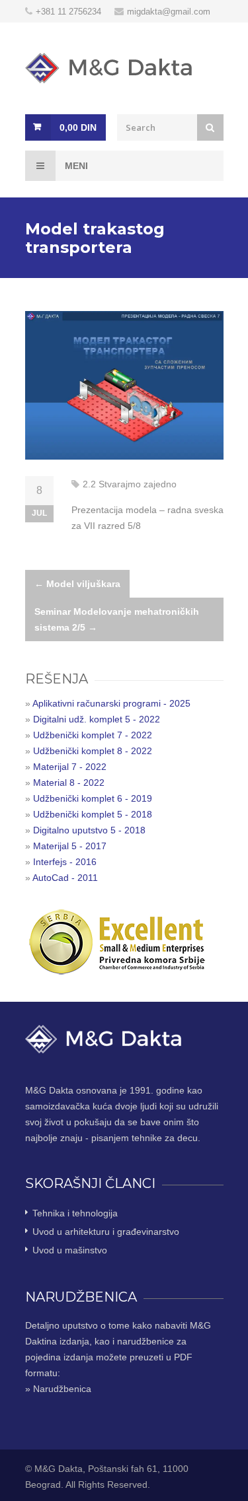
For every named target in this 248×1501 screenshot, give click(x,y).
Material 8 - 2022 (68, 782)
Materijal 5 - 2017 (69, 846)
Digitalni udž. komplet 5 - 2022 (96, 719)
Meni (75, 165)
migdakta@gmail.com (168, 12)
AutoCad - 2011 (65, 877)
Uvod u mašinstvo (69, 1250)
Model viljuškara (77, 583)
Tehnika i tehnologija (75, 1213)
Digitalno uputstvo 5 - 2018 (89, 830)
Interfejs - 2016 (65, 861)
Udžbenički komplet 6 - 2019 (92, 798)
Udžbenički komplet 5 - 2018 (92, 814)
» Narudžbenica (58, 1388)
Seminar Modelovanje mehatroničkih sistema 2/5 (116, 619)
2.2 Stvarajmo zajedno (130, 484)
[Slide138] (124, 385)
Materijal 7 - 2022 (69, 766)
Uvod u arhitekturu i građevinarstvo (105, 1231)
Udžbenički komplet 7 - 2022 (92, 735)
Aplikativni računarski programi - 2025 (111, 703)
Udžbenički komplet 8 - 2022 (92, 751)
